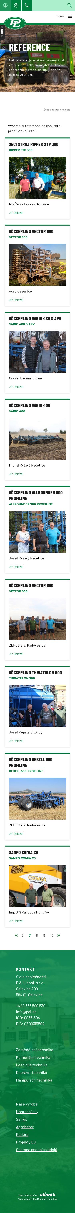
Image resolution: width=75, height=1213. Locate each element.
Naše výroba (26, 1104)
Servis (21, 1119)
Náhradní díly (27, 1111)
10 (52, 935)
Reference (65, 109)
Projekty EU (26, 1141)
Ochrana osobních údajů (36, 1149)
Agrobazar (25, 1126)
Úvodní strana (51, 109)
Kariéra (22, 1134)
